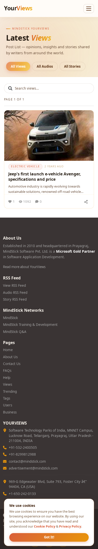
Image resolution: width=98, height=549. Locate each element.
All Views (18, 66)
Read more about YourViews (24, 267)
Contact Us (11, 363)
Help (6, 377)
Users (7, 405)
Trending (10, 391)
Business (10, 412)
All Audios (45, 66)
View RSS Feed (14, 285)
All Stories (72, 66)
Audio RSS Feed (15, 292)
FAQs (7, 370)
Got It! (49, 537)
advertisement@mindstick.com (33, 468)
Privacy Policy (70, 526)
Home (8, 350)
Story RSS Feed (15, 299)
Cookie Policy (44, 526)
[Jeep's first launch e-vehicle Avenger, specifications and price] (49, 135)
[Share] (86, 201)
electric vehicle (25, 166)
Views (7, 384)
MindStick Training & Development (30, 324)
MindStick (10, 318)
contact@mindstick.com (27, 461)
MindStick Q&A (14, 331)
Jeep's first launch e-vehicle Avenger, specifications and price (44, 176)
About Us (10, 357)
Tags (6, 398)
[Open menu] (88, 8)
